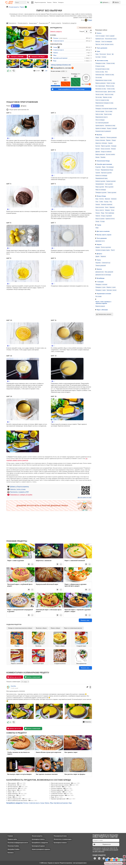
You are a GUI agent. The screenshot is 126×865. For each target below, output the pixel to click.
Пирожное (103, 256)
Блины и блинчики (100, 140)
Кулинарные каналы (60, 842)
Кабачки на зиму (109, 74)
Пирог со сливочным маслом (73, 628)
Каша (97, 198)
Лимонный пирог (38, 663)
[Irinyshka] (8, 687)
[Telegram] (121, 860)
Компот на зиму (111, 83)
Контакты (11, 852)
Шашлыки (107, 198)
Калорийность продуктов (69, 23)
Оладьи (114, 140)
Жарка (103, 167)
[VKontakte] (107, 860)
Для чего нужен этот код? (84, 497)
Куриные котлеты (110, 218)
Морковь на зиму (107, 97)
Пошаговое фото (44, 23)
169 (46, 70)
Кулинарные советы (38, 839)
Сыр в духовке (109, 184)
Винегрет (98, 41)
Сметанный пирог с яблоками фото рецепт (48, 610)
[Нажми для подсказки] (72, 68)
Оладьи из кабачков (106, 151)
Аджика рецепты (100, 125)
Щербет (98, 256)
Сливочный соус (106, 262)
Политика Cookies (13, 846)
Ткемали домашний (101, 265)
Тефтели (98, 215)
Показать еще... (85, 620)
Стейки (101, 201)
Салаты (99, 33)
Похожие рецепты (23, 23)
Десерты (99, 253)
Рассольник (103, 54)
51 (10, 722)
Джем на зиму (111, 91)
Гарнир (99, 225)
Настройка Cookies (13, 849)
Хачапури (113, 146)
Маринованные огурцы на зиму (104, 80)
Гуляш (112, 210)
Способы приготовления (104, 164)
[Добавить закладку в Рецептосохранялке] (43, 70)
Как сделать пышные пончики (47, 774)
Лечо (106, 71)
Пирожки (108, 140)
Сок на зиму (99, 77)
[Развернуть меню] (124, 863)
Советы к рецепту (56, 23)
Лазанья (98, 213)
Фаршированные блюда (107, 169)
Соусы (99, 260)
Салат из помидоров (106, 41)
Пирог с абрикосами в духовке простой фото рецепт (75, 585)
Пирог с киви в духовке (15, 560)
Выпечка (99, 134)
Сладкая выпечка (60, 663)
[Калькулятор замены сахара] (59, 47)
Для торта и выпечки (103, 231)
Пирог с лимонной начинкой (75, 560)
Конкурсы (61, 2)
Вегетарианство (81, 663)
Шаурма (98, 247)
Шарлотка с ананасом (43, 560)
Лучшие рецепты (37, 836)
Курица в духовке (111, 181)
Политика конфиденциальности (18, 842)
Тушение (98, 172)
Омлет (107, 207)
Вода (54, 60)
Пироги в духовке (105, 146)
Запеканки (113, 198)
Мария (90, 20)
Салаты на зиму (100, 71)
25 (10, 70)
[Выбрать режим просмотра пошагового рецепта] (8, 138)
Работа (55, 2)
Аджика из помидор (101, 128)
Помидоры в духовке (101, 192)
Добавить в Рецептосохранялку (19, 486)
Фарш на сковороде (101, 189)
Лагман (97, 221)
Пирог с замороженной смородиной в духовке (20, 610)
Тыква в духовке (112, 192)
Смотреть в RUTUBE (17, 56)
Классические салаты (110, 38)
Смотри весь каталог (104, 314)
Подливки (98, 262)
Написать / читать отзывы (18, 489)
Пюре (97, 227)
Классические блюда (103, 160)
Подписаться (107, 844)
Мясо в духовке (109, 186)
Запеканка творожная (106, 204)
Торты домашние (102, 48)
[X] (109, 860)
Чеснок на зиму (100, 94)
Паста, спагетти (100, 210)
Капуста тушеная (100, 218)
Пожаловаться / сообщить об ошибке (21, 494)
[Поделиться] (124, 860)
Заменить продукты (56, 31)
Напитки (99, 269)
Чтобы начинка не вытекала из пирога (18, 753)
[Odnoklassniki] (112, 860)
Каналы (49, 2)
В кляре (102, 221)
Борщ (97, 54)
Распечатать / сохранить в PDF (19, 492)
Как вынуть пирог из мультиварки (19, 774)
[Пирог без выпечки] (12, 63)
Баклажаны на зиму (101, 88)
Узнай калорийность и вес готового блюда (71, 89)
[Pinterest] (116, 860)
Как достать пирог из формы (75, 774)
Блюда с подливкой (106, 215)
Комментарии (33, 23)
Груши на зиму (108, 114)
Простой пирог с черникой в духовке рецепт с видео (78, 610)
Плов (97, 201)
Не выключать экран (85, 27)
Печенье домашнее (112, 137)
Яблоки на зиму (110, 86)
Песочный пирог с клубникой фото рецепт (19, 585)
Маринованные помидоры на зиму (104, 103)
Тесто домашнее (102, 238)
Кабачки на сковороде (101, 175)
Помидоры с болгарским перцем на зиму (106, 108)
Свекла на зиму (100, 105)
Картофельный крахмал (60, 58)
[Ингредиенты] (124, 856)
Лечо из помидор (100, 120)
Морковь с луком (111, 287)
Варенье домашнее (101, 83)
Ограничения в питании (104, 293)
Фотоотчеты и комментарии (62, 839)
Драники (98, 151)
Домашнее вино (100, 272)
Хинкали (98, 204)
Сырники (110, 143)
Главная (10, 836)
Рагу (111, 201)
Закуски (99, 244)
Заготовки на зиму (102, 60)
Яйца (54, 55)
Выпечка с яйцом (41, 628)
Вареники (112, 207)
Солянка (104, 57)
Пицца (102, 213)
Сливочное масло (58, 41)
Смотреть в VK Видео (38, 56)
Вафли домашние (100, 154)
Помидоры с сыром (101, 290)
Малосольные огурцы (101, 91)
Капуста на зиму (109, 94)
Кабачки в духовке (100, 181)
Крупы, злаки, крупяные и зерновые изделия (103, 302)
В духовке (98, 167)
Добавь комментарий (33, 677)
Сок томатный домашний (102, 122)
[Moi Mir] (114, 860)
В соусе (98, 169)
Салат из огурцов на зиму (102, 100)
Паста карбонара (109, 213)
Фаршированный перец (101, 178)
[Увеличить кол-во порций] (91, 30)
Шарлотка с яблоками (101, 143)
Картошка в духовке (106, 172)
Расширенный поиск (60, 836)
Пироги (97, 137)
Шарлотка (102, 137)
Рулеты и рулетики (106, 247)
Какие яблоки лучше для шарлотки (48, 752)
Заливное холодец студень (103, 250)
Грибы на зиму (99, 114)
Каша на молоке (100, 207)
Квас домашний (109, 272)
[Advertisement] (107, 16)
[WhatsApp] (119, 860)
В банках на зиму (100, 66)
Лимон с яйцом (55, 628)
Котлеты (101, 198)
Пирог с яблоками (102, 309)
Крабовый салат (100, 38)
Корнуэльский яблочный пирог (47, 584)
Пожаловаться (12, 23)
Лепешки (113, 148)
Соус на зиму (108, 111)
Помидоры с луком (100, 287)
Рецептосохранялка (40, 2)
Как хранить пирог (71, 752)
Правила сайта (12, 839)
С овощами (100, 281)
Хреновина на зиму (110, 125)
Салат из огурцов (100, 36)
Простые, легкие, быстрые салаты (104, 44)
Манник (97, 157)
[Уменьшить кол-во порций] (91, 33)
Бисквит (98, 148)
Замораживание (100, 184)
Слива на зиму (111, 88)
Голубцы (106, 201)
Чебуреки (107, 210)
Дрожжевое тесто (100, 241)
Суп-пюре (98, 57)
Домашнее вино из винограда (103, 274)
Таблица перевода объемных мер (61, 64)
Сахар (55, 47)
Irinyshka (13, 686)
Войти (117, 2)
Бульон (109, 54)
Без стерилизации (100, 86)
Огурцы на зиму (110, 63)
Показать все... (85, 668)
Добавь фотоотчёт (15, 677)
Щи (112, 54)
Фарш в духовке (100, 186)
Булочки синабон (110, 154)
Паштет (113, 250)
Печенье (55, 38)
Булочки (98, 146)
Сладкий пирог (81, 646)
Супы (98, 51)
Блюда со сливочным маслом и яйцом (20, 628)
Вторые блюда (101, 196)
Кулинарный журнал (38, 846)
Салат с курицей (110, 36)
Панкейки (103, 157)
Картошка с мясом (111, 290)
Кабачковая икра (100, 74)
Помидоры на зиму (100, 63)
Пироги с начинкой (17, 663)
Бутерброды (100, 278)
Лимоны (55, 52)
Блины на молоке (105, 148)
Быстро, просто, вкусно (104, 234)
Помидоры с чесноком (101, 284)
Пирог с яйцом (60, 646)
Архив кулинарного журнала (41, 849)
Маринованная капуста (101, 117)
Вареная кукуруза (100, 306)
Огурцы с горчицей (112, 128)
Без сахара (98, 296)
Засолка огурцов (100, 111)
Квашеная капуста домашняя (103, 131)
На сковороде (110, 167)
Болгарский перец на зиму (102, 69)
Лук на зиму (99, 97)
